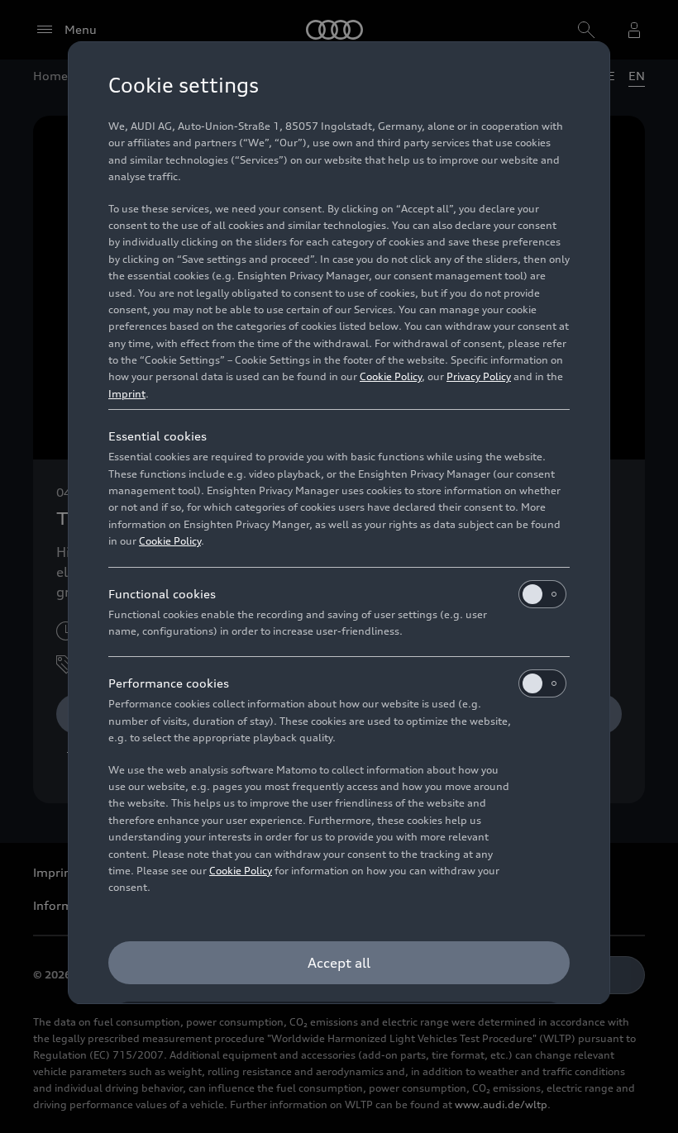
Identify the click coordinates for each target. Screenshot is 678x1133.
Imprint (127, 394)
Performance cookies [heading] (168, 683)
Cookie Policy (391, 376)
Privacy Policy (478, 376)
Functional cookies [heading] (162, 594)
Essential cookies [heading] (157, 436)
